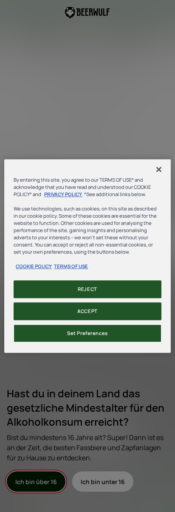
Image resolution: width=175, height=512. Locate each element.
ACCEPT (87, 311)
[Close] (159, 169)
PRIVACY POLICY (63, 194)
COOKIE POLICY (34, 266)
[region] (87, 256)
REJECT (87, 289)
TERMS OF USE (71, 266)
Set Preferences (87, 333)
